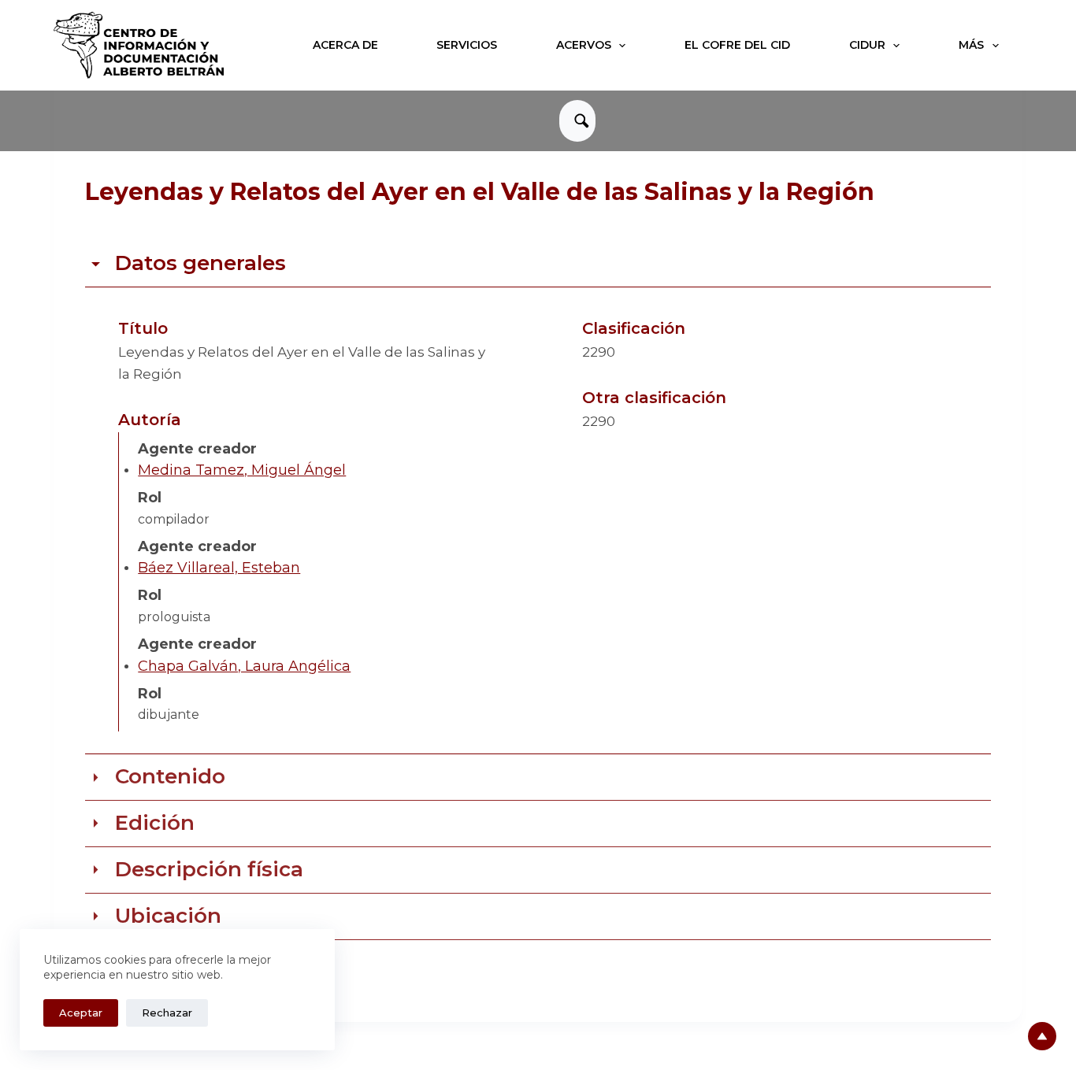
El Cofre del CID (737, 45)
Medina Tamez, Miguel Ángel (242, 470)
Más (971, 45)
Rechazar (167, 1012)
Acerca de (345, 45)
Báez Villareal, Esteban (219, 567)
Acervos (583, 45)
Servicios (466, 45)
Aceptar (80, 1012)
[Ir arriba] (1042, 1036)
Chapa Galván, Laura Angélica (244, 666)
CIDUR (867, 45)
